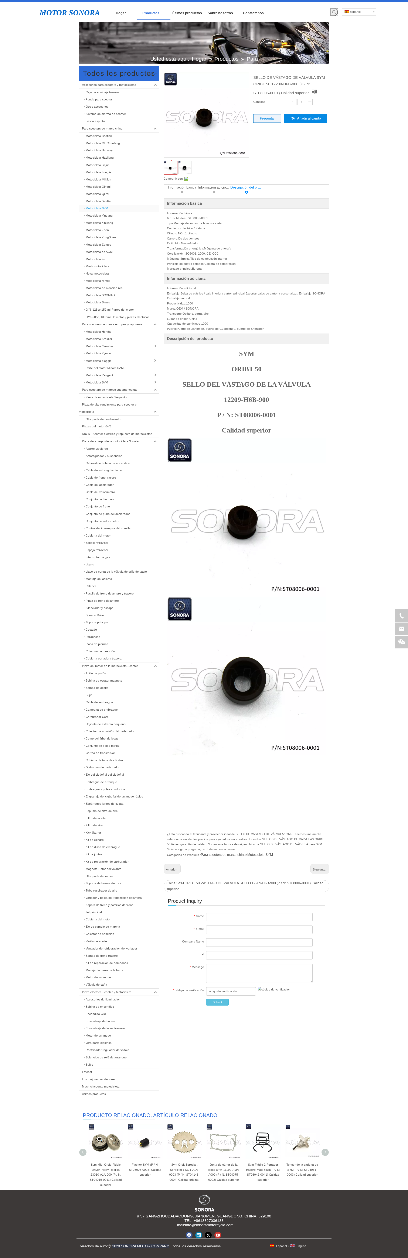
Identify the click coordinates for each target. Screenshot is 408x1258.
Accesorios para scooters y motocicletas (109, 84)
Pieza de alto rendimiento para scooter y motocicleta (107, 408)
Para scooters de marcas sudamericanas (109, 389)
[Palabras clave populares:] (334, 12)
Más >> (152, 73)
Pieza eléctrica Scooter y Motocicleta (106, 992)
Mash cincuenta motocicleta (100, 1086)
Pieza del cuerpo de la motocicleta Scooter (110, 441)
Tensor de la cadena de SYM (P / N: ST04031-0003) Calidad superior (302, 1169)
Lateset (87, 1071)
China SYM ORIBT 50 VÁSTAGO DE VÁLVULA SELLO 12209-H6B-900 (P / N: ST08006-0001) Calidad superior (244, 886)
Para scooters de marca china (102, 128)
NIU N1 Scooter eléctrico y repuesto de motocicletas (117, 433)
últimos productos (94, 1094)
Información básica (182, 187)
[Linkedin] (198, 1235)
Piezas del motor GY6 (96, 426)
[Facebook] (189, 1235)
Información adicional (214, 187)
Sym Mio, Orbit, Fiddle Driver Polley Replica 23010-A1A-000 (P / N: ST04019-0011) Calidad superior (106, 1174)
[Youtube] (217, 1235)
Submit (217, 1002)
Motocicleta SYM (260, 855)
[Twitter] (208, 1235)
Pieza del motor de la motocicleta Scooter (110, 666)
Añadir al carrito (309, 118)
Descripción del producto (246, 187)
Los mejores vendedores (98, 1079)
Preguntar (267, 118)
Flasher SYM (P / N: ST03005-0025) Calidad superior (145, 1169)
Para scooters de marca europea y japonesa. (112, 324)
